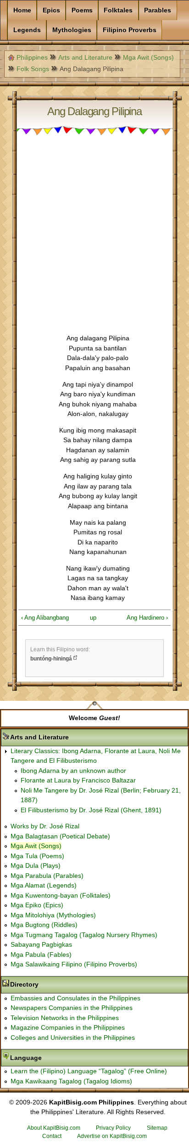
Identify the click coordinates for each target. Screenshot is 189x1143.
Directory (53, 984)
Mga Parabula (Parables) (47, 875)
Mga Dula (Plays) (36, 865)
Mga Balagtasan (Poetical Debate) (60, 836)
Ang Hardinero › (147, 617)
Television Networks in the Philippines (65, 1017)
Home (22, 10)
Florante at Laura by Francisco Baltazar (78, 780)
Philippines (32, 57)
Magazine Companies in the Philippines (68, 1027)
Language (55, 1057)
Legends (27, 29)
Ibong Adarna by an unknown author (73, 770)
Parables (157, 10)
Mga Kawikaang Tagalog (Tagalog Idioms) (71, 1081)
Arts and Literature (85, 57)
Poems (82, 10)
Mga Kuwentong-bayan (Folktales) (61, 895)
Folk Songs (33, 68)
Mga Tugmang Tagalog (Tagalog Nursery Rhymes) (84, 934)
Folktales (118, 10)
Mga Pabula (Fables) (41, 954)
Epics (51, 10)
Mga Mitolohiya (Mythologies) (53, 915)
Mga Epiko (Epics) (37, 905)
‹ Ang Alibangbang (45, 617)
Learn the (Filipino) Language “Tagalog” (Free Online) (89, 1071)
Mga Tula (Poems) (37, 856)
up (93, 617)
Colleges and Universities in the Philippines (73, 1037)
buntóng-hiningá (51, 658)
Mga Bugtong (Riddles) (44, 924)
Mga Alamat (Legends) (44, 885)
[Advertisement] (94, 238)
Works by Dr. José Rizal (45, 826)
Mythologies (71, 29)
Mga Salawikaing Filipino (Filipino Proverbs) (74, 964)
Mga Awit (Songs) (148, 57)
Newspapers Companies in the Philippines (72, 1007)
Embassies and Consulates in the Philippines (75, 998)
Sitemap (157, 1128)
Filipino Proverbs (129, 29)
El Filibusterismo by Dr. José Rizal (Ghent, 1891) (91, 810)
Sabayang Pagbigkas (41, 944)
